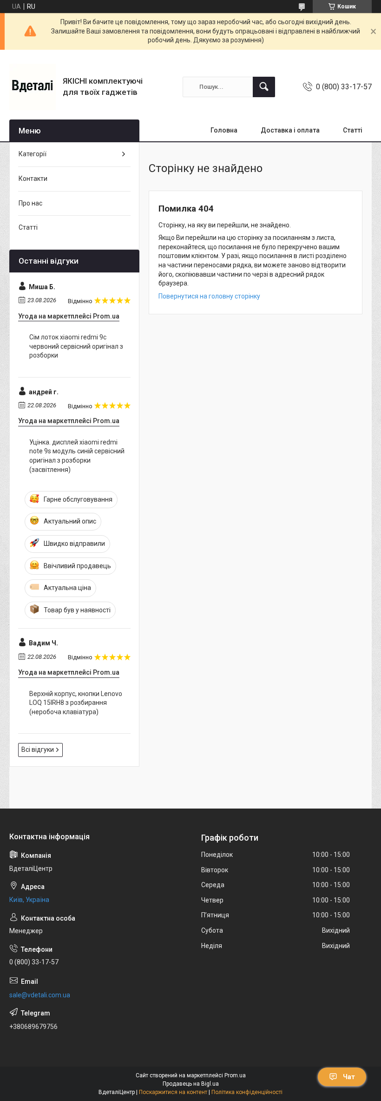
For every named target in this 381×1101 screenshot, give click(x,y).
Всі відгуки (37, 749)
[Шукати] (264, 87)
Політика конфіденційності (246, 1092)
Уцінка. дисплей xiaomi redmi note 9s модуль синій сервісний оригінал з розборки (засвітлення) (77, 455)
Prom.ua (235, 1075)
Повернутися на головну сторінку (209, 296)
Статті (352, 130)
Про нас (30, 203)
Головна (223, 130)
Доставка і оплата (290, 130)
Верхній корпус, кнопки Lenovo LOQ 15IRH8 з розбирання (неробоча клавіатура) (75, 703)
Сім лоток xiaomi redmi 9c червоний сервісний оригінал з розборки (76, 346)
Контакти (33, 178)
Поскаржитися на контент (173, 1092)
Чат (349, 1077)
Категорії (32, 154)
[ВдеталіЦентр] (32, 87)
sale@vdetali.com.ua (39, 995)
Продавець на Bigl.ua (191, 1084)
